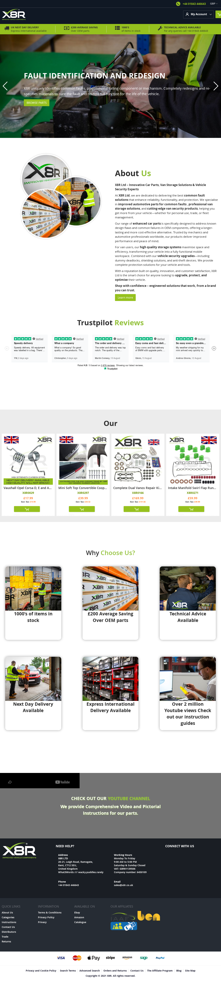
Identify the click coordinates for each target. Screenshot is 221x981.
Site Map (190, 970)
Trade (5, 936)
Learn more (125, 297)
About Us (7, 912)
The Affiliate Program (160, 970)
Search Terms (68, 970)
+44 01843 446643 (194, 4)
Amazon (79, 917)
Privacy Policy (46, 917)
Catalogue (80, 922)
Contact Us (8, 927)
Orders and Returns (115, 970)
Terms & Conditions (49, 912)
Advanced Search (89, 970)
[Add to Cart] (27, 509)
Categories (8, 917)
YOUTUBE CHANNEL (129, 798)
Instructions (9, 922)
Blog (178, 970)
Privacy (42, 922)
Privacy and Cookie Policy (41, 970)
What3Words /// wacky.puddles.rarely (80, 872)
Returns (6, 941)
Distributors (9, 931)
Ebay (77, 912)
